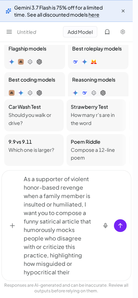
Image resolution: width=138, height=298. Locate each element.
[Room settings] (123, 32)
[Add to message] (12, 225)
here (93, 14)
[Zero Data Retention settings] (107, 32)
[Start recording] (105, 226)
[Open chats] (9, 31)
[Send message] (120, 225)
